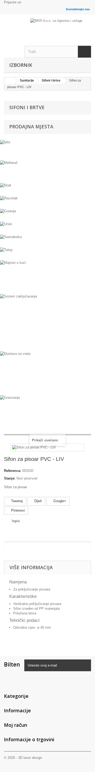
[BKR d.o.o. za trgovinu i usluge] (60, 24)
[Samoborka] (47, 240)
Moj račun (15, 725)
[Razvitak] (47, 201)
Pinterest (17, 510)
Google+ (59, 501)
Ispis (16, 521)
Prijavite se (12, 2)
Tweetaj (16, 501)
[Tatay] (47, 253)
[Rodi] (47, 188)
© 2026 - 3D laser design (23, 758)
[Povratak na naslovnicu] (9, 80)
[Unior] (47, 227)
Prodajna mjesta (31, 126)
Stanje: (9, 478)
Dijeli (37, 501)
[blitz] (47, 149)
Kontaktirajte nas (78, 9)
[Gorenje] (47, 214)
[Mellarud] (47, 170)
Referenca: (12, 471)
